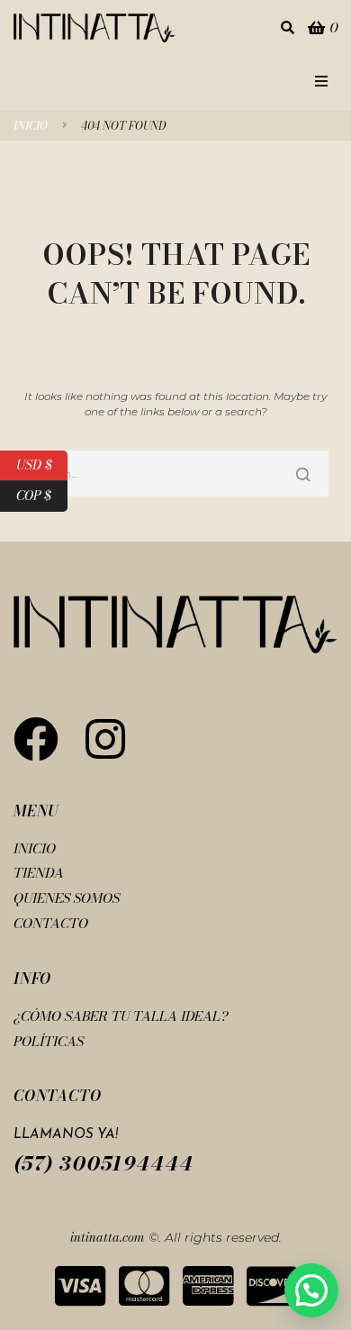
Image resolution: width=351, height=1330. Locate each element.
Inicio (31, 126)
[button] (321, 81)
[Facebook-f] (36, 738)
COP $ (42, 493)
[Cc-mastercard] (144, 1285)
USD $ (42, 463)
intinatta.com (107, 1237)
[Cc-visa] (80, 1285)
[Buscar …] (287, 28)
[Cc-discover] (271, 1285)
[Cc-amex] (207, 1285)
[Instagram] (105, 738)
